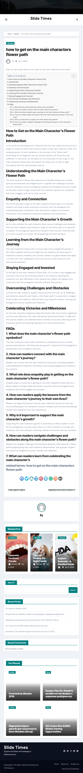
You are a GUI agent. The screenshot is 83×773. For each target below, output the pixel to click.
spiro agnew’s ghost (17, 490)
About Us (64, 764)
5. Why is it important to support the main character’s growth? (35, 119)
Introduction (14, 82)
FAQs (11, 104)
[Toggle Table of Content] (72, 76)
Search (11, 582)
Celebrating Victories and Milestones (23, 102)
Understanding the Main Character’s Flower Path (28, 85)
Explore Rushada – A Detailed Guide (66, 561)
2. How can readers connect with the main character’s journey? (35, 110)
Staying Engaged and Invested (21, 96)
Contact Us (74, 764)
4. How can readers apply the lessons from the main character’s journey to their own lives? (43, 116)
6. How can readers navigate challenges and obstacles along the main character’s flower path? (42, 123)
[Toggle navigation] (6, 19)
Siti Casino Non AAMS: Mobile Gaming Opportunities (27, 626)
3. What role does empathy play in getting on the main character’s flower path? (41, 112)
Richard (14, 564)
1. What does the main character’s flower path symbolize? (33, 107)
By (13, 61)
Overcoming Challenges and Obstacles (24, 99)
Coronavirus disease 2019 (16, 608)
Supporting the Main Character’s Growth (25, 90)
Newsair (33, 765)
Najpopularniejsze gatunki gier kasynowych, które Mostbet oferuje (32, 620)
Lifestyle (10, 43)
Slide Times (41, 18)
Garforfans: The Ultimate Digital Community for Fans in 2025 (30, 631)
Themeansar (9, 768)
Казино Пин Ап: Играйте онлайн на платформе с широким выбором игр (35, 614)
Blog (48, 672)
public (12, 672)
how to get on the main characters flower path (38, 52)
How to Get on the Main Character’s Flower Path (27, 79)
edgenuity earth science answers (61, 490)
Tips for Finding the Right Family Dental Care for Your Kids (41, 561)
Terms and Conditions (70, 769)
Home (56, 764)
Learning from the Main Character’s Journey (26, 93)
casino (12, 708)
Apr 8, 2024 (69, 567)
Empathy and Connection (19, 88)
